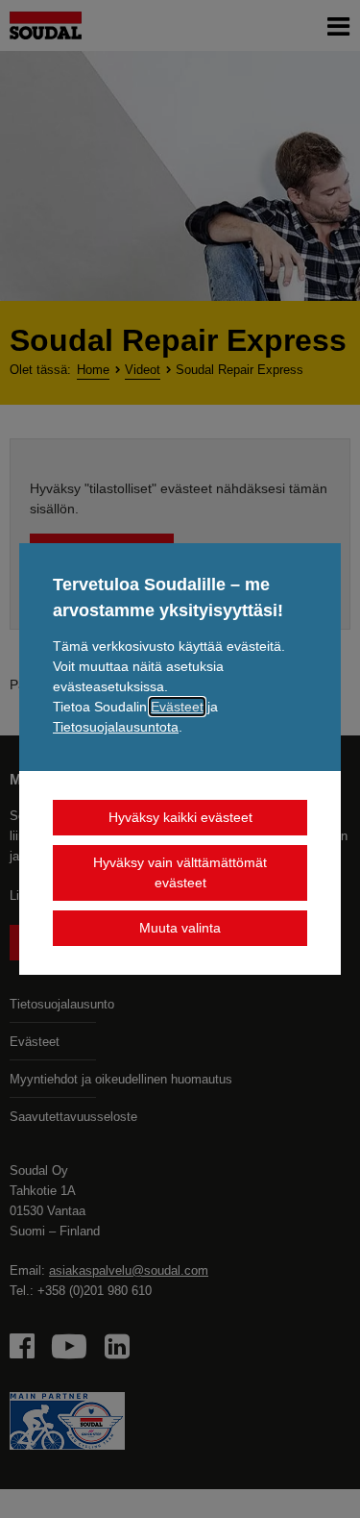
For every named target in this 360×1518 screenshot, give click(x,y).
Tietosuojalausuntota (116, 726)
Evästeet (177, 706)
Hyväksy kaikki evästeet (180, 817)
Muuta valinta (180, 927)
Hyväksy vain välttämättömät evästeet (180, 872)
